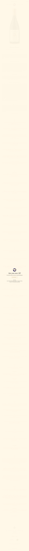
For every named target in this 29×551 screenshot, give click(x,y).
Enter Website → (14, 277)
